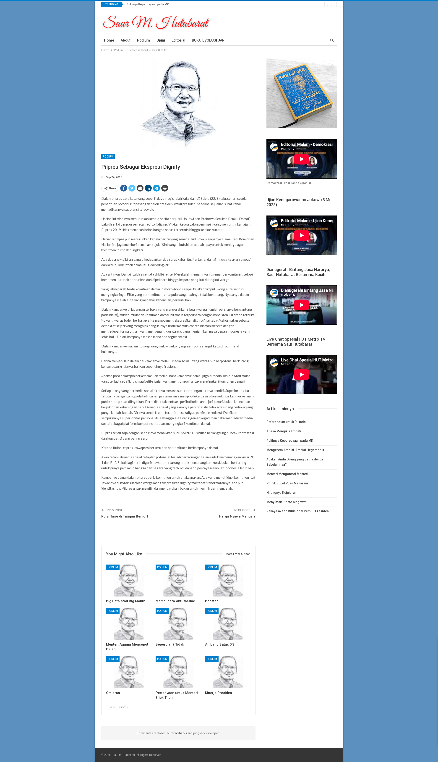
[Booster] (227, 580)
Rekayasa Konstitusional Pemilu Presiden (297, 511)
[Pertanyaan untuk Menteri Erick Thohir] (178, 672)
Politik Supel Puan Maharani (287, 483)
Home (109, 40)
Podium (143, 40)
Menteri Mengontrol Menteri (287, 474)
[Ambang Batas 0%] (227, 624)
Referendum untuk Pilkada (286, 422)
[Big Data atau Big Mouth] (128, 580)
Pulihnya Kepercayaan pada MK (147, 4)
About (125, 40)
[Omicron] (128, 672)
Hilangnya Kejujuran (281, 492)
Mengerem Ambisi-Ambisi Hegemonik (295, 450)
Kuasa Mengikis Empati (283, 431)
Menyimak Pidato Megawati (286, 502)
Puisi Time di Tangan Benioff (125, 516)
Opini (160, 40)
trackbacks (179, 733)
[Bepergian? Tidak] (178, 624)
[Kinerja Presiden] (227, 672)
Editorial (178, 40)
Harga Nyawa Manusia (237, 516)
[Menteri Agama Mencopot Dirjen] (128, 624)
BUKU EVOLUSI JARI (208, 40)
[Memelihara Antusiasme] (178, 580)
